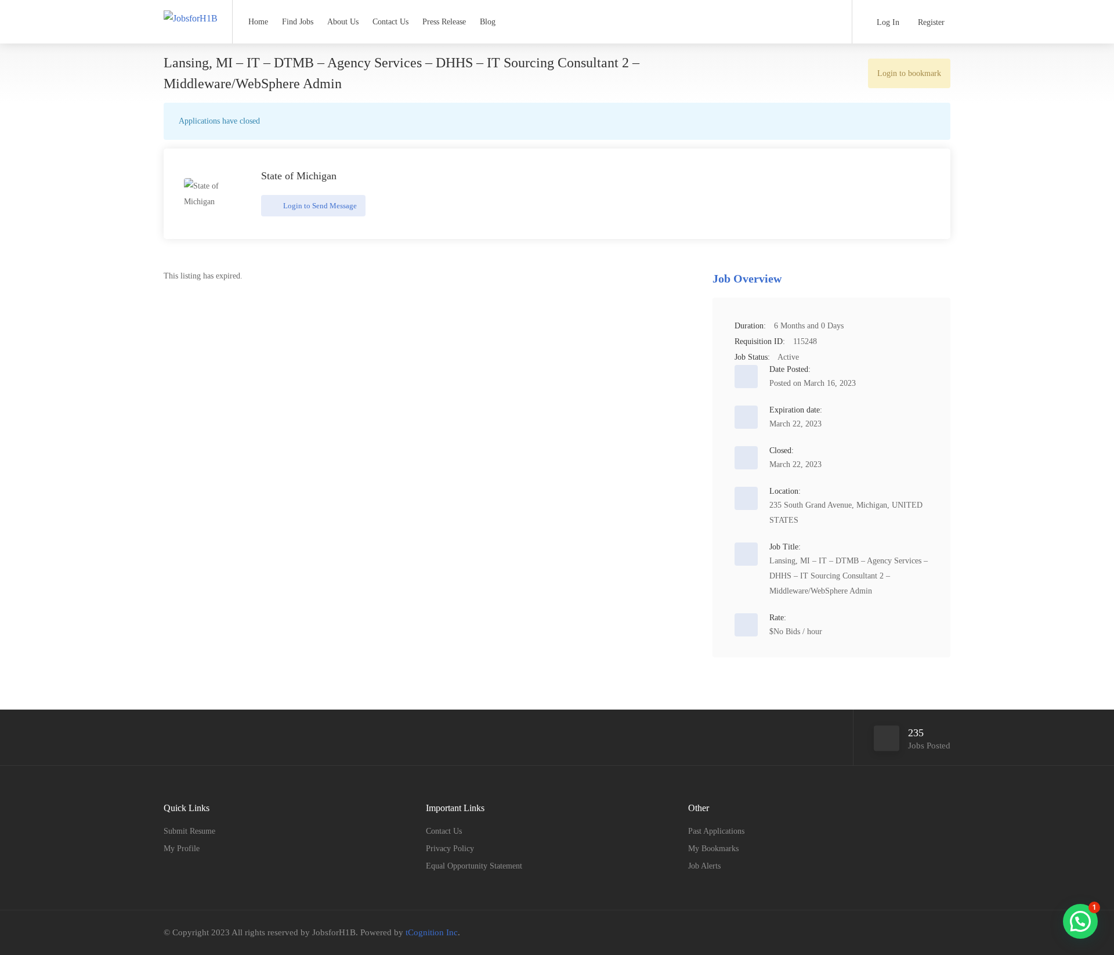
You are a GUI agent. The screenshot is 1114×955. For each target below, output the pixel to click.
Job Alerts (704, 866)
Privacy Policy (450, 848)
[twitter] (924, 932)
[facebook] (905, 932)
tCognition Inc (432, 932)
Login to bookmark (909, 73)
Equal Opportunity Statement (474, 866)
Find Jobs (297, 21)
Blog (487, 21)
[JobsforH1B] (191, 8)
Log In (886, 22)
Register (930, 22)
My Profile (182, 848)
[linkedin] (943, 932)
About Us (343, 21)
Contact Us (390, 21)
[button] (1080, 921)
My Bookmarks (713, 848)
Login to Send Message (319, 205)
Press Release (444, 21)
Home (258, 21)
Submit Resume (189, 831)
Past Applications (716, 831)
